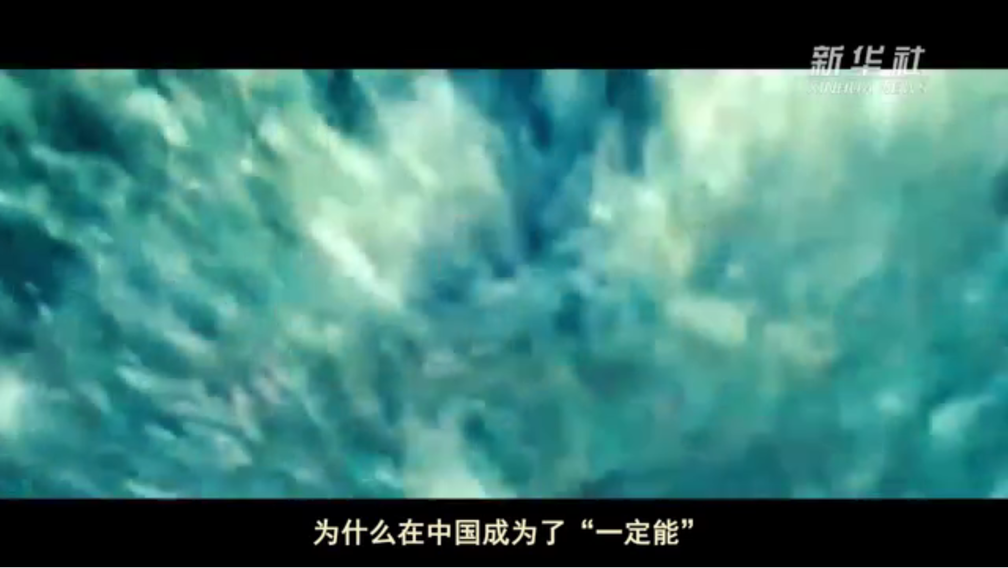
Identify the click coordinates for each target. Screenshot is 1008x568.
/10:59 (21, 562)
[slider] (989, 562)
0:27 (13, 562)
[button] (4, 563)
